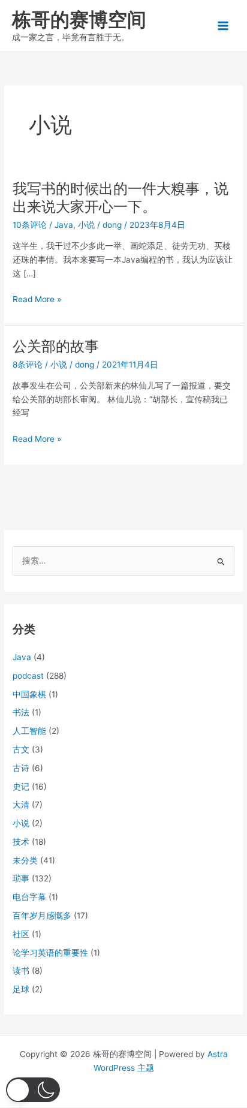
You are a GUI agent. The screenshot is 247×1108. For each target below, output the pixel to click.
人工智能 (29, 731)
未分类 (25, 860)
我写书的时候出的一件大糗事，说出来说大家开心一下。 (120, 198)
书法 (21, 712)
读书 (21, 970)
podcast (28, 676)
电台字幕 (29, 897)
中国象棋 (29, 694)
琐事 (21, 878)
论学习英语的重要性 (50, 953)
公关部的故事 (56, 346)
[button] (33, 1089)
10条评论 (30, 225)
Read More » (37, 300)
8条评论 (28, 364)
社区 (21, 934)
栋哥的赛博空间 (79, 19)
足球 (21, 989)
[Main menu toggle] (223, 26)
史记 (21, 786)
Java (64, 225)
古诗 (21, 768)
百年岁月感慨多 (42, 915)
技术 (21, 842)
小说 (86, 225)
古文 (21, 749)
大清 (21, 804)
